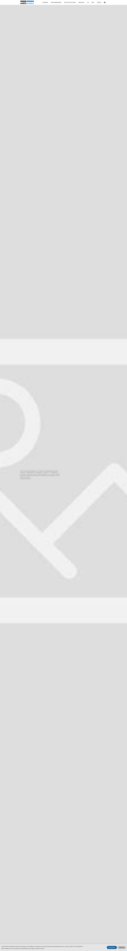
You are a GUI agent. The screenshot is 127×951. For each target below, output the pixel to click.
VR (88, 2)
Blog (93, 2)
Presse (99, 2)
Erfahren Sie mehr (40, 948)
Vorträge (45, 2)
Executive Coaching (70, 2)
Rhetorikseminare (56, 2)
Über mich (81, 2)
